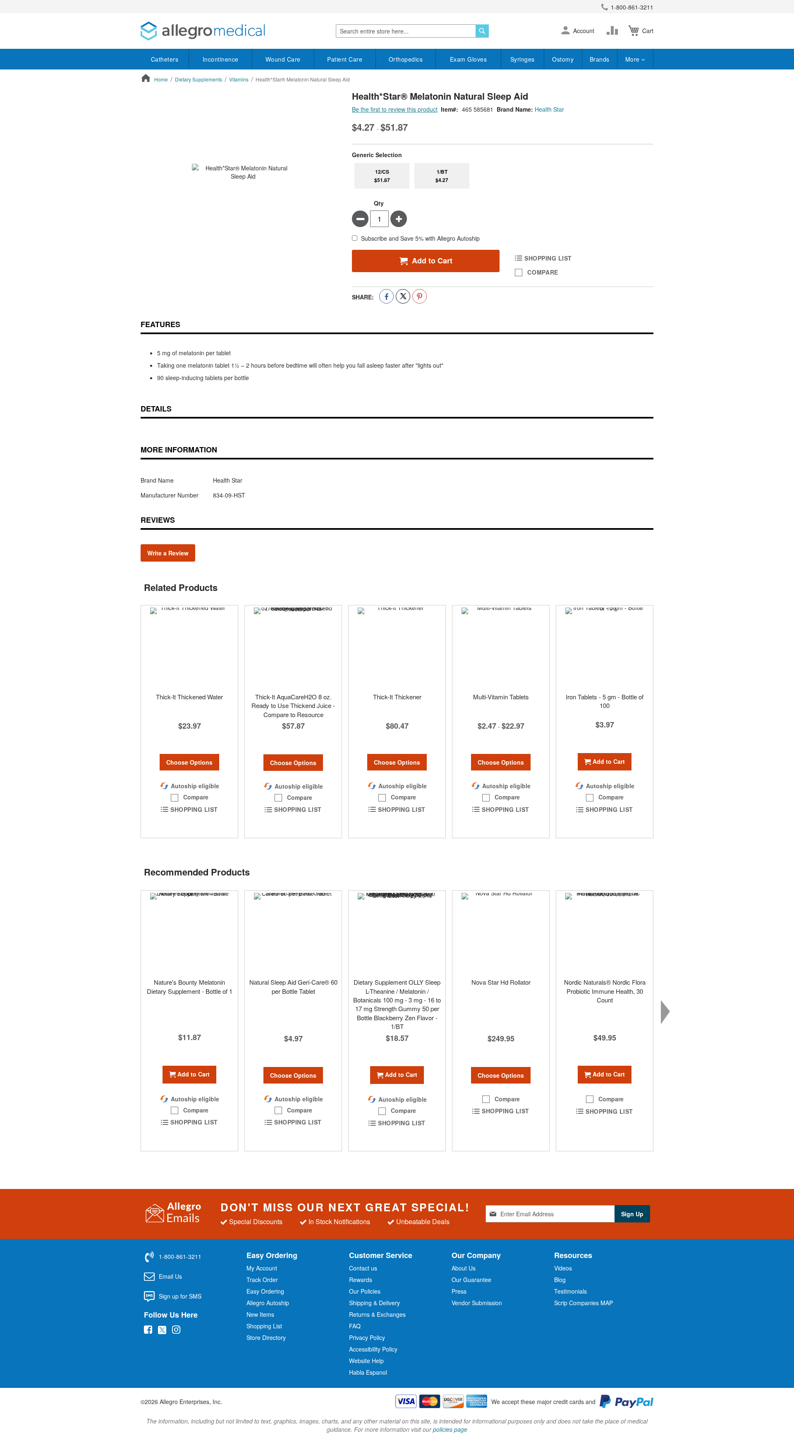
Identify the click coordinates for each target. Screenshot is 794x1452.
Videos (563, 1268)
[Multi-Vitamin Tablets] (500, 646)
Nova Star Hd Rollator (501, 982)
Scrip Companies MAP (583, 1303)
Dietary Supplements (198, 79)
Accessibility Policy (373, 1349)
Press (459, 1291)
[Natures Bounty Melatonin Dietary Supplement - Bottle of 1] (189, 932)
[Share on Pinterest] (419, 296)
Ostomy (563, 59)
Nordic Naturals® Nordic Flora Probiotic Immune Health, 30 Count (605, 991)
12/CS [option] (382, 176)
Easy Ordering (265, 1291)
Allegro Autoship (267, 1303)
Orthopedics (406, 59)
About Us (464, 1268)
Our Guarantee (471, 1279)
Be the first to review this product (395, 109)
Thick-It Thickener (397, 696)
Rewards (360, 1279)
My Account (261, 1268)
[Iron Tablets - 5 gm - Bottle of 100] (604, 646)
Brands (600, 59)
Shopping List (264, 1326)
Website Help (366, 1360)
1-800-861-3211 (632, 7)
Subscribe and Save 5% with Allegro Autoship (420, 238)
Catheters (165, 59)
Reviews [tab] (158, 519)
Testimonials (570, 1291)
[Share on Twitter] (403, 296)
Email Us (170, 1276)
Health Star (549, 109)
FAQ (355, 1326)
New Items (260, 1314)
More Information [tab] (179, 449)
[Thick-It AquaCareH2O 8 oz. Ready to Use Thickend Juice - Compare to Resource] (293, 646)
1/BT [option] (441, 176)
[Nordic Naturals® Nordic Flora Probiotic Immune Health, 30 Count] (604, 932)
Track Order (262, 1279)
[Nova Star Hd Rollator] (500, 932)
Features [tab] (160, 324)
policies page (450, 1429)
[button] (566, 31)
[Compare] (614, 30)
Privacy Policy (367, 1337)
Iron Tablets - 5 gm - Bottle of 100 (604, 701)
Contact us (363, 1268)
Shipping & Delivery (374, 1303)
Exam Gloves (468, 59)
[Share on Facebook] (386, 296)
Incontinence (221, 59)
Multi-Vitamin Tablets (501, 696)
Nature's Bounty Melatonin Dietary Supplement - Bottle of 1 (189, 986)
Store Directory (266, 1337)
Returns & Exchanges (377, 1314)
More (633, 59)
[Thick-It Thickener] (397, 646)
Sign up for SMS (180, 1296)
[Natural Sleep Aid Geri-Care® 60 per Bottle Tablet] (293, 932)
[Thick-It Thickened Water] (189, 646)
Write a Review (168, 553)
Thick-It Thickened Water (189, 696)
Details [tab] (156, 408)
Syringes (522, 59)
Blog (560, 1279)
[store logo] (203, 31)
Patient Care (344, 59)
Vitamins (239, 79)
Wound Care (283, 59)
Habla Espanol (368, 1372)
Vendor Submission (477, 1303)
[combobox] (412, 31)
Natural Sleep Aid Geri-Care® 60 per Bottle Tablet (293, 986)
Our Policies (364, 1291)
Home (161, 79)
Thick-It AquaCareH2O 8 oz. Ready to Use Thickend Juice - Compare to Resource (293, 705)
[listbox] (502, 176)
